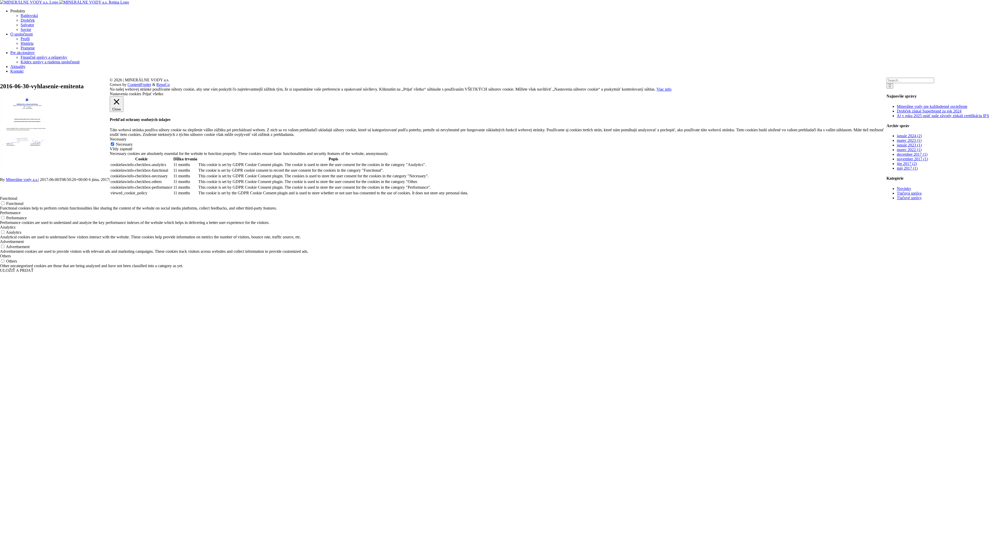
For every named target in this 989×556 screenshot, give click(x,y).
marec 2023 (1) (909, 140)
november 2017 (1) (912, 159)
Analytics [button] (7, 227)
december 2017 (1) (912, 154)
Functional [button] (8, 198)
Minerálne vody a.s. (22, 179)
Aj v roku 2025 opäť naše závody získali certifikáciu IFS (943, 116)
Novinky (904, 188)
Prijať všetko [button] (152, 94)
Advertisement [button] (12, 241)
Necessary (124, 144)
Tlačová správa (909, 193)
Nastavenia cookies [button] (125, 94)
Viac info (664, 89)
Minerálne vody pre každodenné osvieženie (932, 106)
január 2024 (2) (909, 136)
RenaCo (163, 84)
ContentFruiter (139, 84)
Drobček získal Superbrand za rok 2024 (929, 111)
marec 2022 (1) (909, 149)
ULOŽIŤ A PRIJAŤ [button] (16, 270)
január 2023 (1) (909, 145)
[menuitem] (499, 20)
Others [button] (5, 256)
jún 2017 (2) (907, 163)
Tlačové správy (909, 198)
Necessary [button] (118, 139)
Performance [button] (10, 213)
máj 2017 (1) (907, 168)
